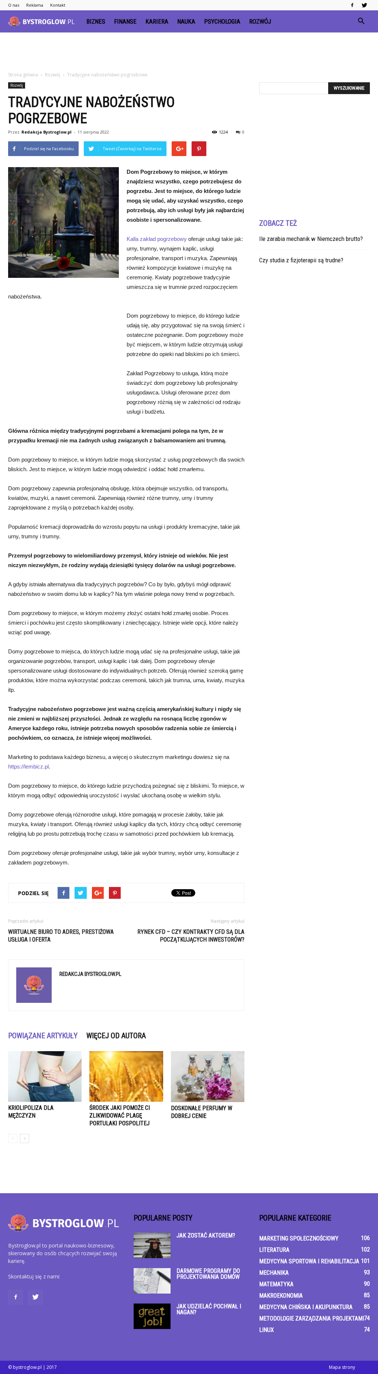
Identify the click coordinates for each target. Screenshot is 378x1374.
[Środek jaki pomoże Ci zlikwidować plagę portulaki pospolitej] (126, 1076)
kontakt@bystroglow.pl (89, 1276)
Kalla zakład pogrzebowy (157, 239)
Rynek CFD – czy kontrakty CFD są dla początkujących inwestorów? (190, 935)
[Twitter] (364, 5)
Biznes (95, 21)
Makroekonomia (281, 1295)
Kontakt (57, 5)
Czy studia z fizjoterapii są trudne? (301, 260)
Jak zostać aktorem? (205, 1235)
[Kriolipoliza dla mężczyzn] (45, 1076)
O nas (13, 5)
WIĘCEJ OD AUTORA (116, 1035)
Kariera (156, 21)
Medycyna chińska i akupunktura (306, 1307)
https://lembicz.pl (28, 766)
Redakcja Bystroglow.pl (46, 132)
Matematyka (276, 1284)
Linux (266, 1329)
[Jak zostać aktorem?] (152, 1245)
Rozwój (260, 21)
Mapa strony (342, 1367)
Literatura (274, 1249)
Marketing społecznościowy (299, 1238)
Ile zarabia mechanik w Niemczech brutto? (311, 238)
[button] (361, 21)
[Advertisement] (189, 52)
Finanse (125, 21)
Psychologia (222, 21)
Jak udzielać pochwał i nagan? (208, 1309)
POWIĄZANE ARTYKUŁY (43, 1035)
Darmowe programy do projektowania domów (208, 1273)
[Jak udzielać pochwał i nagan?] (152, 1316)
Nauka (186, 21)
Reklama (34, 5)
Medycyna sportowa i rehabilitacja (309, 1261)
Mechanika (274, 1272)
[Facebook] (352, 5)
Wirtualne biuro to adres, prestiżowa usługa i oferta (61, 935)
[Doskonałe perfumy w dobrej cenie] (207, 1076)
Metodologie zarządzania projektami (311, 1318)
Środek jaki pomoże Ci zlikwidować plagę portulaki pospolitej (119, 1115)
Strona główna (23, 75)
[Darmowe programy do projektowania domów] (152, 1281)
